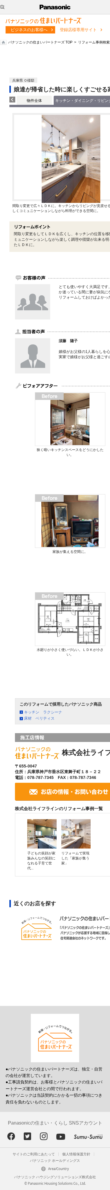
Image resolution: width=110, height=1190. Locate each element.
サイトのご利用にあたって (34, 1154)
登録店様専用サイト (78, 29)
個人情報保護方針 (76, 1154)
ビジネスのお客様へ (29, 29)
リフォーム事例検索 (94, 42)
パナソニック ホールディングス (55, 1160)
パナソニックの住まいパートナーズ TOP (40, 42)
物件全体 (34, 100)
